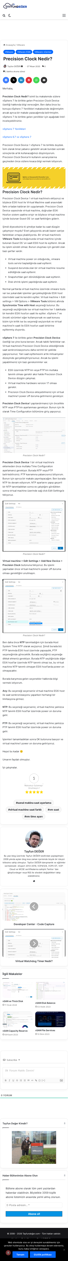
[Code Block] (32, 1080)
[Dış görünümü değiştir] (9, 15)
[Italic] (9, 1080)
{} (40, 1080)
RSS (29, 872)
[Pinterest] (29, 80)
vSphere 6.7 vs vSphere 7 (17, 136)
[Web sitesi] (34, 881)
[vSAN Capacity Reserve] (18, 1020)
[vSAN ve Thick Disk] (18, 990)
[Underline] (13, 1080)
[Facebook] (6, 80)
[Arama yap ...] (4, 15)
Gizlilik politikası (43, 1254)
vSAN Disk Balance (45, 1003)
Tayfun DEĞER (13, 66)
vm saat (54, 809)
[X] (13, 80)
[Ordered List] (21, 1080)
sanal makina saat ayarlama (34, 802)
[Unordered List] (24, 1080)
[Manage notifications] (8, 1252)
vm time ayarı (34, 816)
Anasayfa (10, 45)
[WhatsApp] (36, 80)
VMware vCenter (43, 52)
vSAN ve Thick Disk (13, 1001)
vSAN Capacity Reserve (15, 1030)
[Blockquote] (28, 1080)
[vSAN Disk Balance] (50, 991)
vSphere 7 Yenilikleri (14, 128)
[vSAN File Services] (50, 1019)
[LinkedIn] (21, 80)
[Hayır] (64, 1249)
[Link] (36, 1080)
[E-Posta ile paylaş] (44, 80)
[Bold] (5, 1080)
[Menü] (64, 15)
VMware (21, 45)
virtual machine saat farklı (25, 809)
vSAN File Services (45, 1030)
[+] (43, 1080)
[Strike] (17, 1080)
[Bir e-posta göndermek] (22, 66)
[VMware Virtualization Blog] (15, 6)
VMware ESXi (24, 52)
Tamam (20, 1254)
